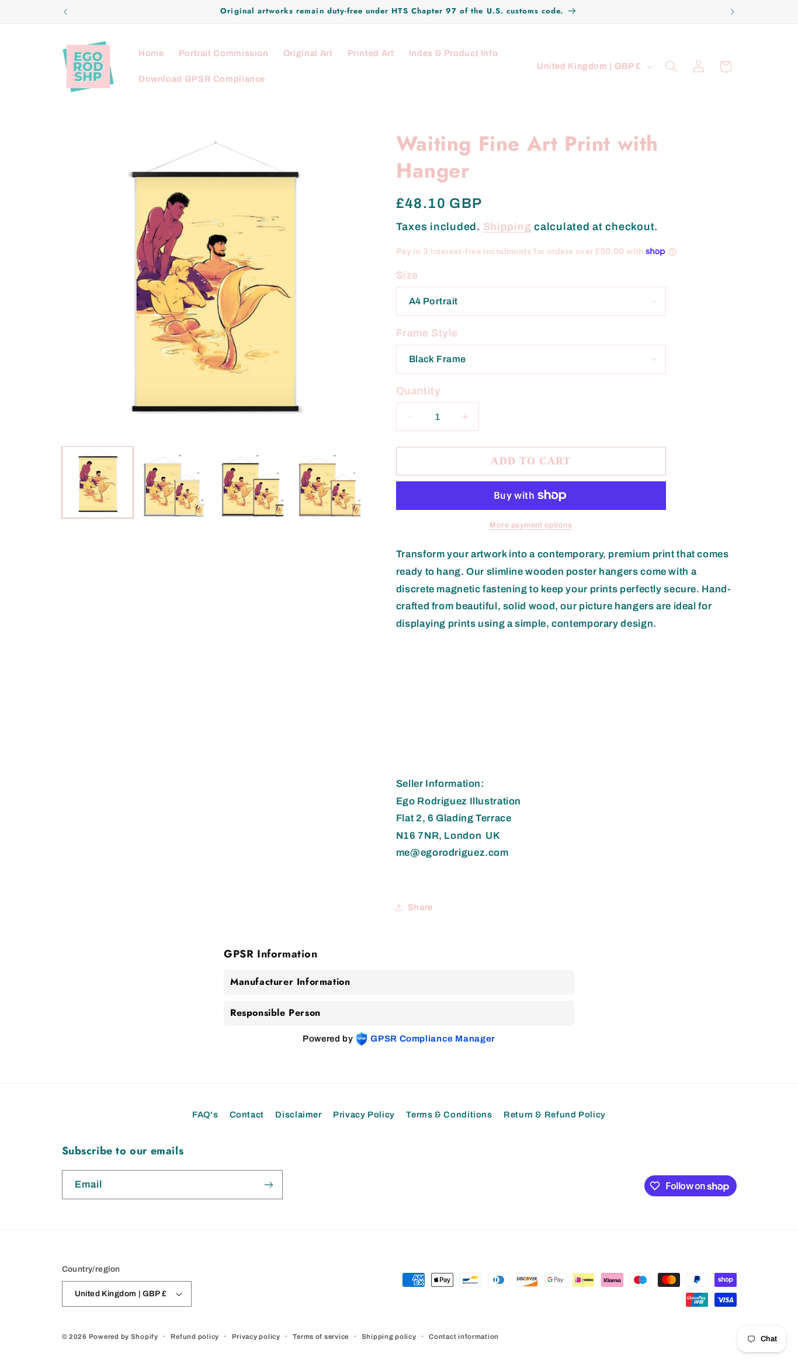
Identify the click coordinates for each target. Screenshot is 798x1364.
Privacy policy (256, 1336)
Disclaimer (298, 1114)
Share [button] (420, 906)
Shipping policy (389, 1336)
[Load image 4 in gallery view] (174, 482)
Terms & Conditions (449, 1114)
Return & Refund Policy (555, 1114)
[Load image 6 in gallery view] (329, 482)
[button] (671, 66)
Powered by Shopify (123, 1336)
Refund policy (195, 1336)
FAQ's (205, 1114)
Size (407, 275)
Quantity (418, 391)
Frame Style (427, 333)
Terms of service (321, 1336)
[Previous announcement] (65, 11)
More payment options (531, 524)
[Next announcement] (732, 11)
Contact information (464, 1336)
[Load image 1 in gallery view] (97, 482)
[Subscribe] (268, 1184)
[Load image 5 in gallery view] (252, 482)
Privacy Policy (364, 1114)
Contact (247, 1114)
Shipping (507, 226)
